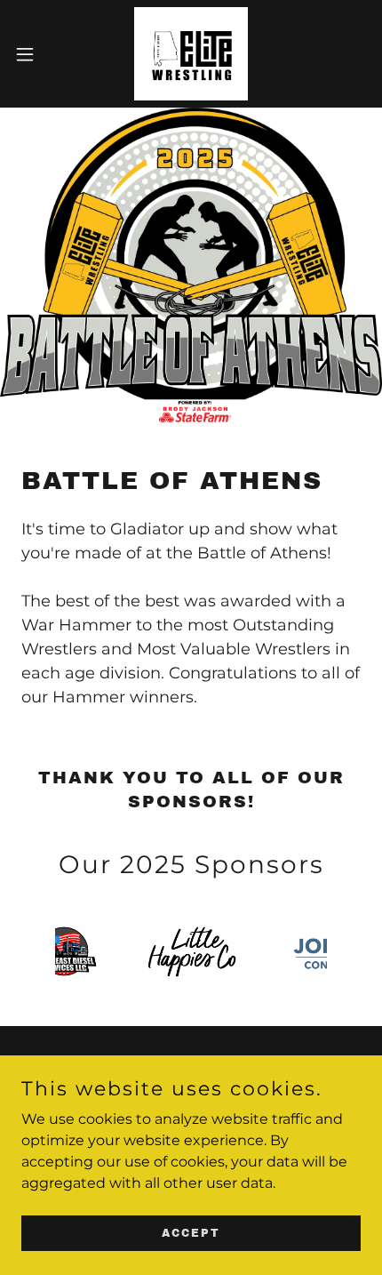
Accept (191, 1232)
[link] (191, 53)
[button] (34, 54)
